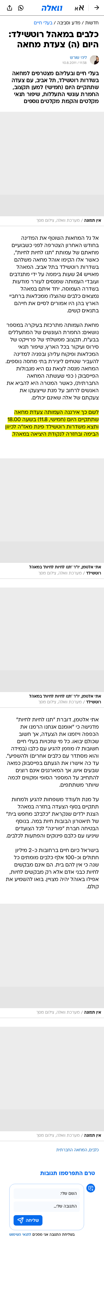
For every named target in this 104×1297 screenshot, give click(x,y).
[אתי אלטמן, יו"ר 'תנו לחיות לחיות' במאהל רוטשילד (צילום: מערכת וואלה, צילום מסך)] (52, 518)
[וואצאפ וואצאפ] (21, 8)
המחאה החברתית (71, 1150)
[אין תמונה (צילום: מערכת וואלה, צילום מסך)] (52, 169)
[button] (79, 7)
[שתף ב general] (9, 8)
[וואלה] (52, 8)
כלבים (94, 1150)
